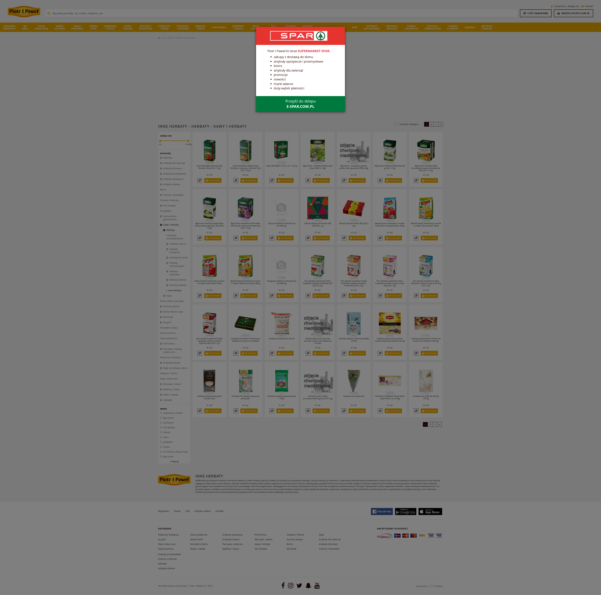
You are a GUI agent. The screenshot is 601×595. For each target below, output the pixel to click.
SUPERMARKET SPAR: (314, 51)
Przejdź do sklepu (300, 103)
